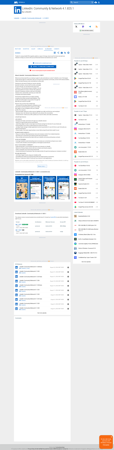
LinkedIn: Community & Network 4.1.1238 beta (31, 266)
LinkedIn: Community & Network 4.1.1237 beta (31, 276)
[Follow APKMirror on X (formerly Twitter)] (76, 27)
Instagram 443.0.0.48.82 (84, 174)
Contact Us (65, 448)
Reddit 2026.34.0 (82, 188)
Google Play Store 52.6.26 (84, 101)
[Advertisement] (42, 34)
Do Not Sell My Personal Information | (44, 448)
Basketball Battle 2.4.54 (84, 216)
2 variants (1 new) (25, 268)
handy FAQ (53, 217)
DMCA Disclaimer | (58, 448)
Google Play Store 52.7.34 (84, 83)
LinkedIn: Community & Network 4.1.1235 (29, 271)
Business (17, 53)
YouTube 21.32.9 (82, 197)
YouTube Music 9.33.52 (84, 138)
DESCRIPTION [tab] (26, 48)
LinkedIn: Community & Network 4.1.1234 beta (31, 285)
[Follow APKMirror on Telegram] (90, 27)
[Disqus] (42, 380)
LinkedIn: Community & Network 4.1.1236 (29, 280)
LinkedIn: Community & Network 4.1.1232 (29, 294)
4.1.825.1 (19, 224)
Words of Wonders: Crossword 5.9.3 (87, 248)
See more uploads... (42, 313)
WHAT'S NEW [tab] (18, 48)
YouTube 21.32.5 (82, 106)
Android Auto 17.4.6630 (84, 142)
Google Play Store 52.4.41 (84, 78)
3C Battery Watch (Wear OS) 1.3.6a (86, 234)
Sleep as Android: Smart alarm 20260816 (88, 220)
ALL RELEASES (48, 48)
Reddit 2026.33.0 (82, 151)
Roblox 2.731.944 (82, 96)
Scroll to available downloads (43, 66)
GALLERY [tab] (33, 48)
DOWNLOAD (40, 48)
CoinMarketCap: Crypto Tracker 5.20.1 (87, 257)
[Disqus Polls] (42, 339)
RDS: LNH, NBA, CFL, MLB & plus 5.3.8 (87, 225)
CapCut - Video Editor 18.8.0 (85, 64)
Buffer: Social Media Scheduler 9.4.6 (87, 239)
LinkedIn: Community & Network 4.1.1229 (29, 303)
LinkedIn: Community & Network (31, 18)
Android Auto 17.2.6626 (84, 133)
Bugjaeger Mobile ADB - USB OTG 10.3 (87, 253)
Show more (41, 166)
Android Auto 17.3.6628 (84, 124)
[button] (55, 53)
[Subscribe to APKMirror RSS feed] (97, 27)
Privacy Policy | (31, 448)
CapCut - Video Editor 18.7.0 (85, 87)
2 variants (23, 273)
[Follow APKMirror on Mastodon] (83, 27)
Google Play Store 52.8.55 (84, 193)
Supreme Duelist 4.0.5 (83, 184)
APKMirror (22, 2)
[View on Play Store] (62, 53)
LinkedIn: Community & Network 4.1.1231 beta (31, 298)
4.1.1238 (31, 174)
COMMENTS (56, 48)
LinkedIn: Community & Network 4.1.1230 (29, 308)
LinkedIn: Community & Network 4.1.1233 (29, 289)
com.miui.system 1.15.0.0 (84, 147)
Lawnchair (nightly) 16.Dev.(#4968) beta (88, 243)
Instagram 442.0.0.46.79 (84, 129)
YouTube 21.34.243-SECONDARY (86, 202)
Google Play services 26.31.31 (85, 156)
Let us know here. (60, 447)
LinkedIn (28, 12)
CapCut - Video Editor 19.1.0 (85, 69)
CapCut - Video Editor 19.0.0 (85, 73)
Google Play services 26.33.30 (85, 207)
